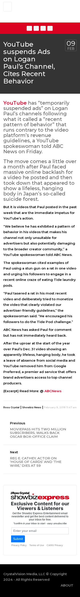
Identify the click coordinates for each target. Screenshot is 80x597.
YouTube (15, 103)
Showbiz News (31, 407)
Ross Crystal (11, 407)
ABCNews (52, 391)
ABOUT (67, 585)
